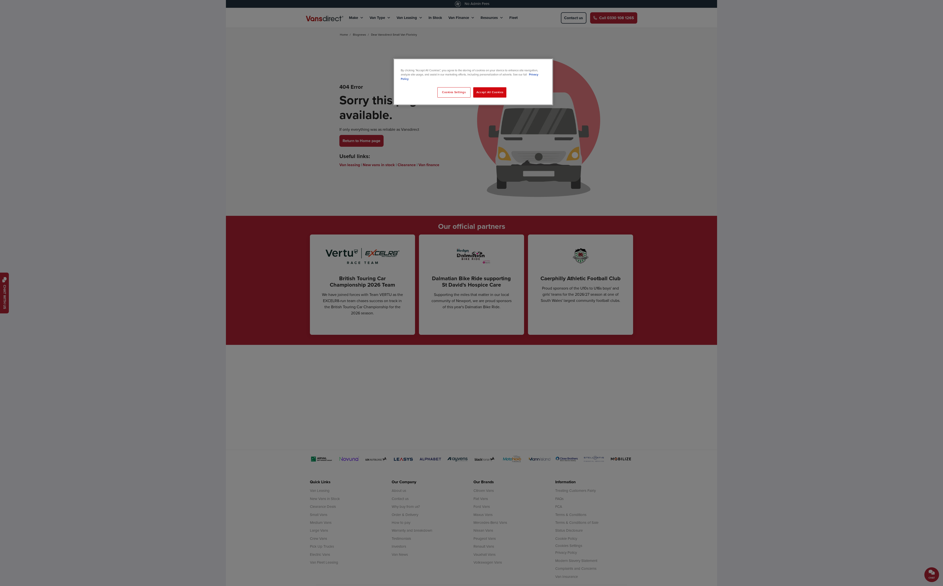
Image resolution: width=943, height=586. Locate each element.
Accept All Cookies (489, 92)
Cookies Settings (454, 92)
